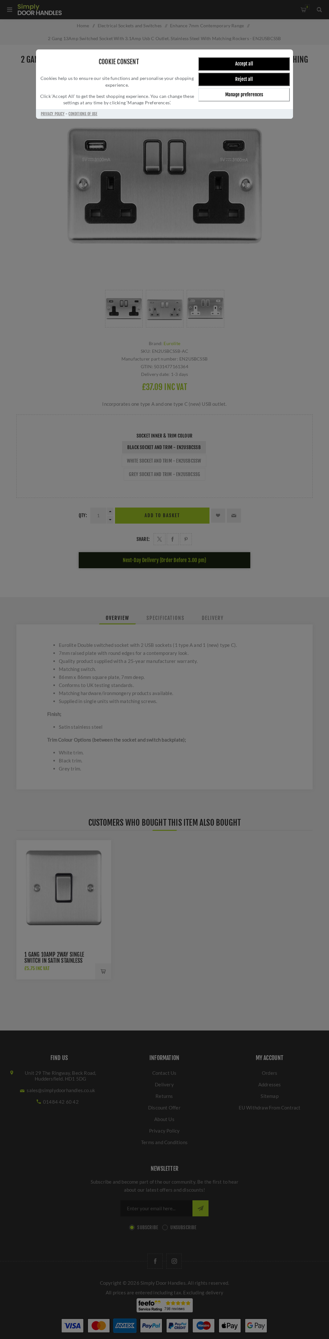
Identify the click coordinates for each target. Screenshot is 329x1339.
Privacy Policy (53, 113)
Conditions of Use (82, 113)
